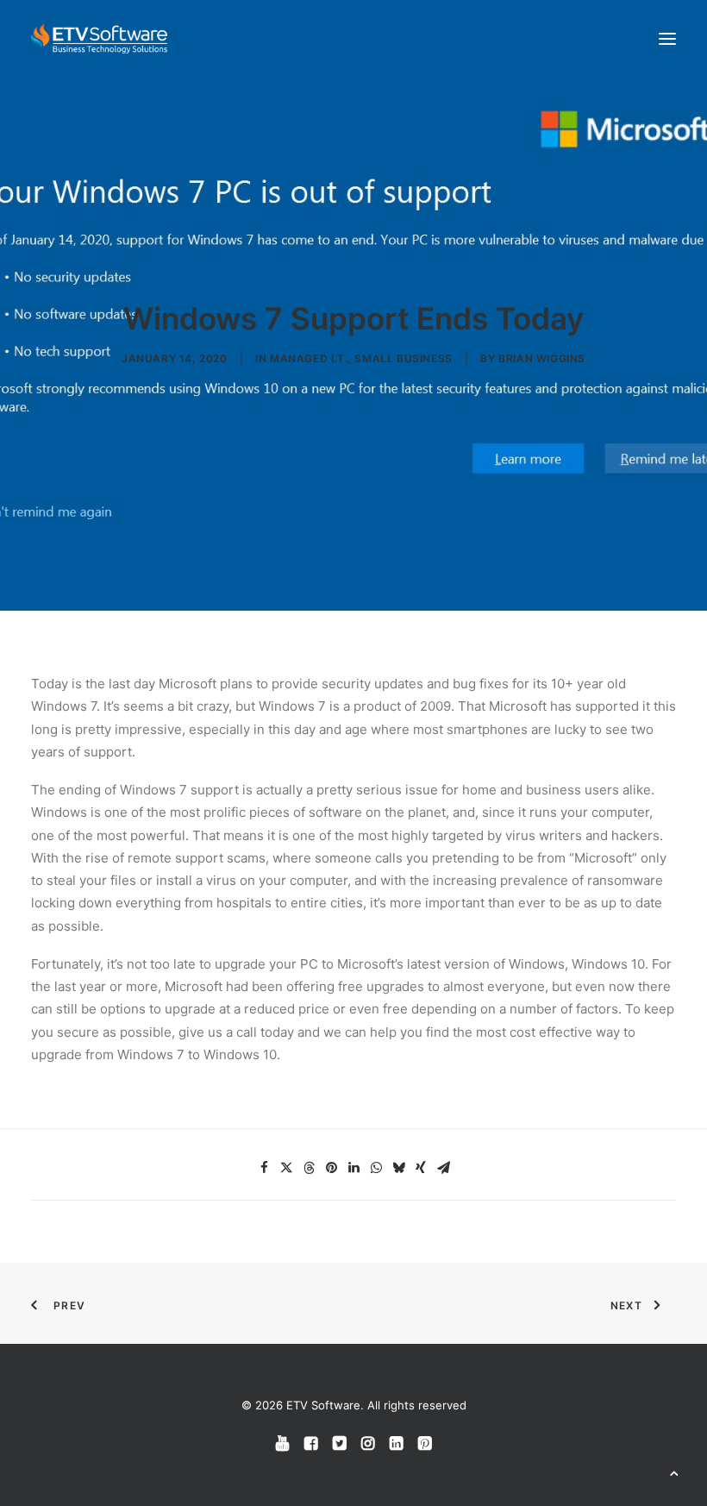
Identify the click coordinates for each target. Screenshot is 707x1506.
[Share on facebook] (263, 1168)
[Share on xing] (420, 1168)
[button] (667, 38)
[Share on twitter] (286, 1168)
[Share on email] (443, 1168)
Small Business (403, 358)
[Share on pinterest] (331, 1168)
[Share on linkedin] (353, 1168)
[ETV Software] (99, 38)
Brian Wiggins (541, 358)
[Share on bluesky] (398, 1168)
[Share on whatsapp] (376, 1168)
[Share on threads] (308, 1168)
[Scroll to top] (674, 1472)
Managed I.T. (308, 358)
